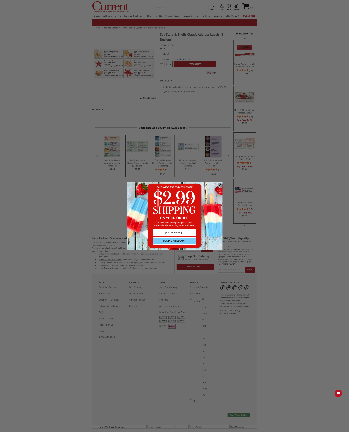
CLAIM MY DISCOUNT (174, 241)
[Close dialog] (220, 185)
